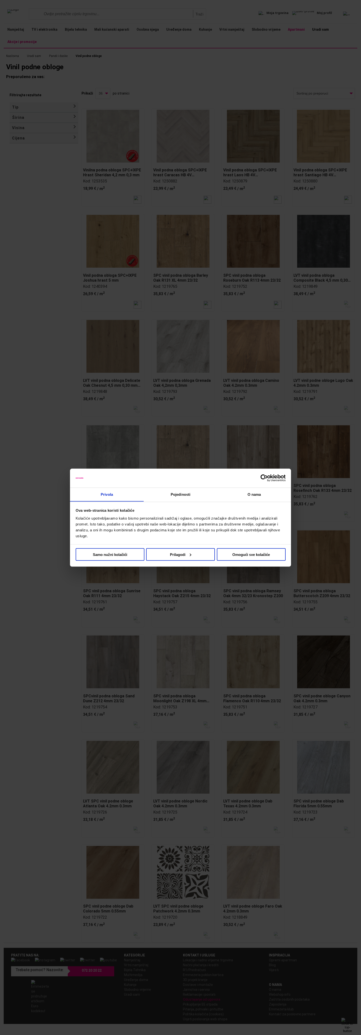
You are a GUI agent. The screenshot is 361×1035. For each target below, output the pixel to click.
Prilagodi (177, 554)
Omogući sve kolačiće (251, 554)
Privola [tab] (107, 494)
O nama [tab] (254, 494)
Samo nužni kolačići (110, 554)
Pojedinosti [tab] (180, 494)
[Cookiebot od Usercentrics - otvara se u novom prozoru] (264, 478)
